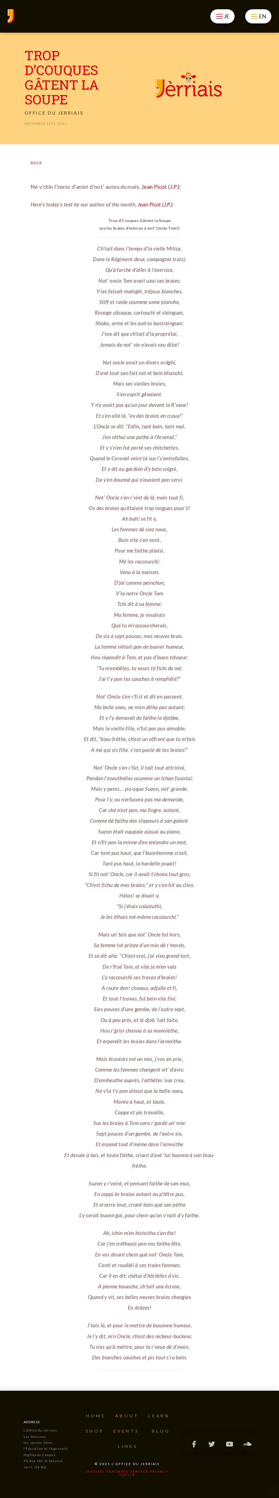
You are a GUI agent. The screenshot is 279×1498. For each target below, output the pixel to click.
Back (36, 162)
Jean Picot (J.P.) (160, 187)
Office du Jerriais (54, 113)
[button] (222, 16)
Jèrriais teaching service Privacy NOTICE (127, 1473)
